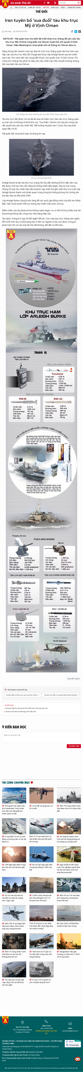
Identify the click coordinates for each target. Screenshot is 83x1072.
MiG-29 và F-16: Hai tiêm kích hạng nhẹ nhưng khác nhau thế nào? (68, 898)
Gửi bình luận (74, 746)
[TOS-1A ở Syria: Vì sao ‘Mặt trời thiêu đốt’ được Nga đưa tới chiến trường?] (41, 913)
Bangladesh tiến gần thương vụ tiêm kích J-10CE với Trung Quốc (68, 954)
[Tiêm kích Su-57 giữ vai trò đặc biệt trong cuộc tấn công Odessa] (41, 941)
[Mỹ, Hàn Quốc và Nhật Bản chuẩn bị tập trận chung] (69, 913)
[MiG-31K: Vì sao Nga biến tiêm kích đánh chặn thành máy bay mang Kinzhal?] (14, 913)
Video (63, 7)
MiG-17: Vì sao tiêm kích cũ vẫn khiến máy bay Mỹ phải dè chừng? (40, 839)
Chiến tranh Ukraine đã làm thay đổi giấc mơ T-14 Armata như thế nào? (40, 898)
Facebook (72, 31)
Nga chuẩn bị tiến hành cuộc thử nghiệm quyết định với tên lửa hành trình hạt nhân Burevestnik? (68, 869)
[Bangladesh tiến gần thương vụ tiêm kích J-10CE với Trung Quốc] (69, 941)
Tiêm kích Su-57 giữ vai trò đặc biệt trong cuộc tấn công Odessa (40, 954)
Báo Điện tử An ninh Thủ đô (5, 4)
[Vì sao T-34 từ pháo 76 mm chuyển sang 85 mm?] (41, 969)
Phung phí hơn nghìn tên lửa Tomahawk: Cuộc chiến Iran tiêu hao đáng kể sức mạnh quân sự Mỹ (13, 810)
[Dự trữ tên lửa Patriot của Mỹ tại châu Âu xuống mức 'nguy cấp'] (14, 885)
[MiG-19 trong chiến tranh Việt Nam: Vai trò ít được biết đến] (69, 795)
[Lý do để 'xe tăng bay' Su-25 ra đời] (41, 795)
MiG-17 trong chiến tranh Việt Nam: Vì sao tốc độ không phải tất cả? (14, 954)
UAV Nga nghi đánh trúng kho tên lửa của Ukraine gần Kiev (14, 867)
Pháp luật (55, 7)
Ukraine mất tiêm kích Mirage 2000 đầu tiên (21, 712)
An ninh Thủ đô (20, 3)
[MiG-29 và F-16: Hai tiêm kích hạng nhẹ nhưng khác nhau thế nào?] (69, 885)
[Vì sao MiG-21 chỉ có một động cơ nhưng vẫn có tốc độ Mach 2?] (14, 826)
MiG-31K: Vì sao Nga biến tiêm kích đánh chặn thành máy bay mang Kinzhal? (13, 926)
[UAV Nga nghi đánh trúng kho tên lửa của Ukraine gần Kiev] (14, 854)
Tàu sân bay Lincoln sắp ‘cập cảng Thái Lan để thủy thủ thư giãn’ (13, 982)
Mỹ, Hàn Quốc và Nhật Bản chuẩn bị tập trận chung (68, 924)
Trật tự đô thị (20, 7)
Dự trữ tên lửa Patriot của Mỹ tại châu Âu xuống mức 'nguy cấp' (12, 898)
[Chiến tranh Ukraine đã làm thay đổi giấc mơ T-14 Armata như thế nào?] (41, 885)
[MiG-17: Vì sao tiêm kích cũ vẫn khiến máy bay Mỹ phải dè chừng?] (41, 826)
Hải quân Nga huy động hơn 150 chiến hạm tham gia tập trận (27, 708)
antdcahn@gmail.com (70, 1031)
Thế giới (46, 7)
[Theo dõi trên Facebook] (45, 3)
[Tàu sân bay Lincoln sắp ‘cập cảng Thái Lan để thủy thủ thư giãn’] (14, 969)
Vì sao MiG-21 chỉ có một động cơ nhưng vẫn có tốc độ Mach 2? (14, 839)
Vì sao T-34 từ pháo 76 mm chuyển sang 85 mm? (40, 981)
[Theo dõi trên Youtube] (48, 3)
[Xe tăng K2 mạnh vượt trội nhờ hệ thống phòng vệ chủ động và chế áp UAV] (69, 826)
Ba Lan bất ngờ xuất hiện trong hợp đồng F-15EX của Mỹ (40, 867)
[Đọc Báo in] (56, 3)
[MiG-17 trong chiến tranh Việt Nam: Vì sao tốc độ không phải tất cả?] (14, 941)
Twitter (75, 31)
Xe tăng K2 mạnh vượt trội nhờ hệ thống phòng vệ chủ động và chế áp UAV (68, 839)
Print (79, 31)
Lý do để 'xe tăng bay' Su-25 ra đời (41, 807)
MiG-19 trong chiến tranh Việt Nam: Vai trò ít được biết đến (69, 808)
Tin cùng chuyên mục (16, 782)
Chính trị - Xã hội (34, 7)
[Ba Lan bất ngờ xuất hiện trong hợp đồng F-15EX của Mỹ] (41, 854)
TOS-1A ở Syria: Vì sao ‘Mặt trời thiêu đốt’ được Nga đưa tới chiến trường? (41, 926)
